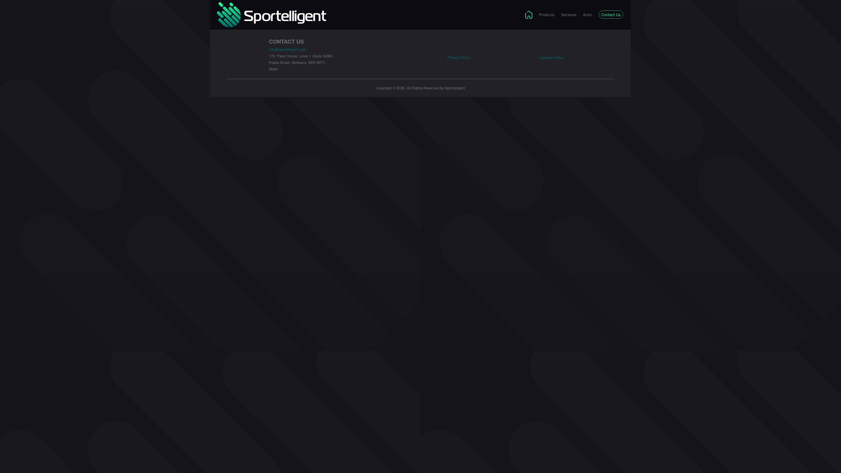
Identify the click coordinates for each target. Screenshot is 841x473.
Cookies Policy (551, 57)
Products (547, 14)
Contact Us (611, 14)
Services (568, 14)
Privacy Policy (458, 57)
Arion (587, 14)
